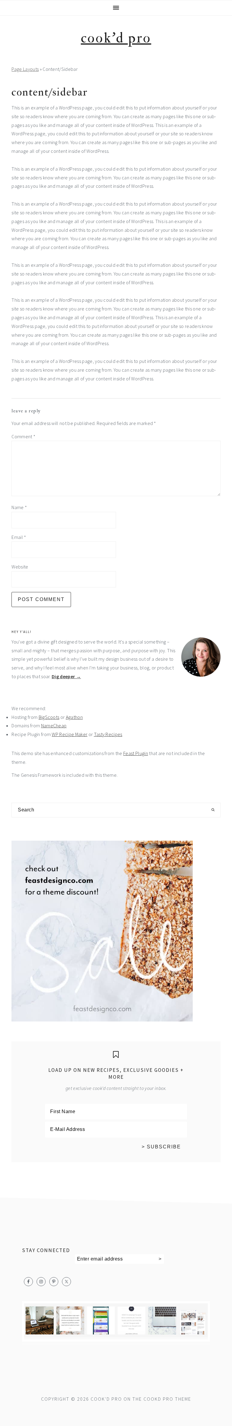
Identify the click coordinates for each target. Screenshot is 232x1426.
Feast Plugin (135, 753)
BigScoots (49, 717)
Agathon (74, 717)
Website (19, 567)
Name (19, 507)
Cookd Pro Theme (167, 1399)
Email (18, 537)
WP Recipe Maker (69, 734)
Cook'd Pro (116, 38)
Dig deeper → (66, 676)
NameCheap (54, 725)
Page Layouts (25, 69)
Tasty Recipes (108, 734)
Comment (23, 436)
